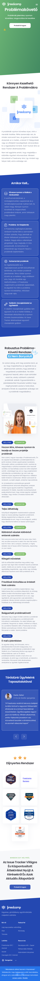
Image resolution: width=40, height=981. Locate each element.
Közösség (21, 931)
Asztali (4, 952)
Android (4, 948)
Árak (3, 931)
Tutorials (4, 934)
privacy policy (17, 978)
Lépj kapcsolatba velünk (10, 927)
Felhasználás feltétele (25, 949)
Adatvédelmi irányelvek (26, 952)
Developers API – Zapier (26, 945)
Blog (19, 927)
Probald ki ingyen (20, 25)
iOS (11, 945)
